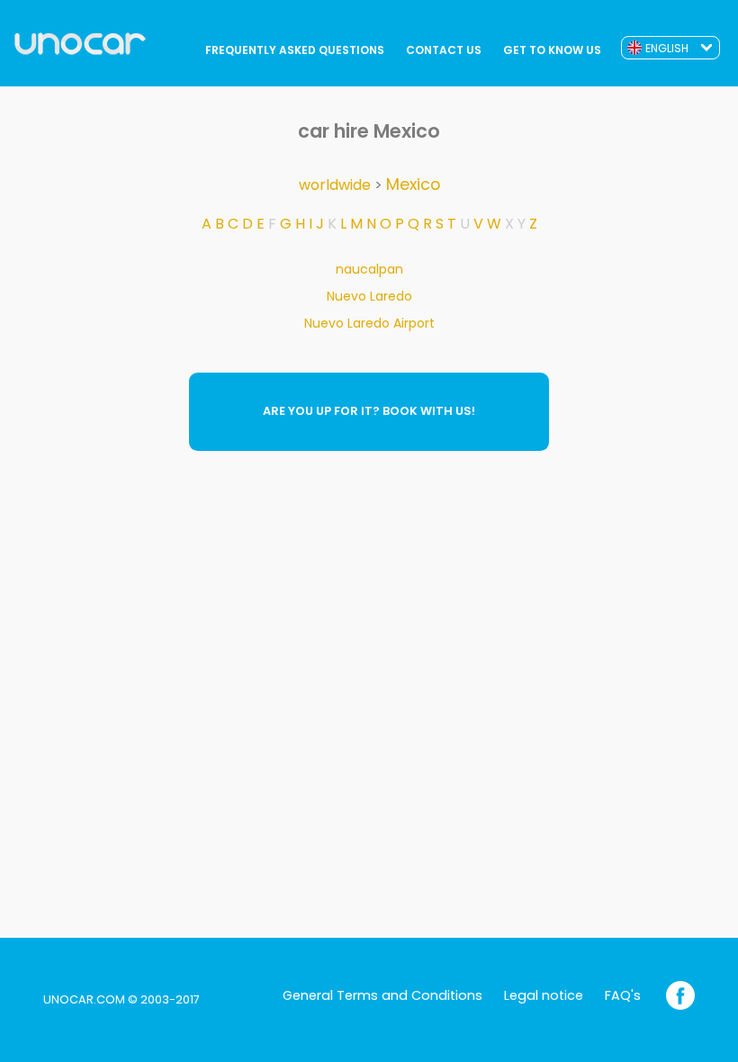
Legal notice (543, 995)
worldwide (335, 185)
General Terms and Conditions (382, 995)
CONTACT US (444, 50)
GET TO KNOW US (552, 50)
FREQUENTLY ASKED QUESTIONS (294, 50)
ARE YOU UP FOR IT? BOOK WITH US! (369, 410)
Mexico (413, 184)
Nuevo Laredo (369, 296)
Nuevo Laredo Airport (369, 323)
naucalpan (369, 269)
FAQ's (623, 995)
